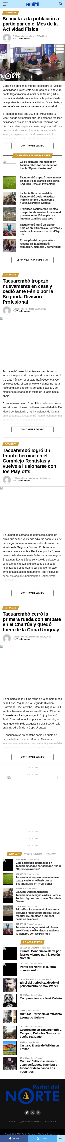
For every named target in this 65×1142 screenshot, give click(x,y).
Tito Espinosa (23, 38)
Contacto (50, 1121)
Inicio (12, 1121)
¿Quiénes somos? (29, 1121)
